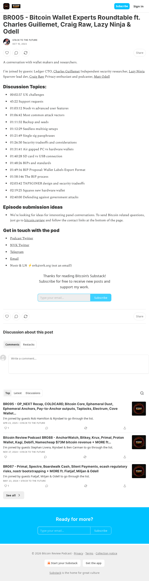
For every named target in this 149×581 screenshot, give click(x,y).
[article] (74, 416)
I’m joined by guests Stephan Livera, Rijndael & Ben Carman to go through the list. (58, 447)
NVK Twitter (19, 245)
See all (11, 495)
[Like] (7, 53)
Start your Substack (64, 563)
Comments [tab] (12, 344)
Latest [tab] (18, 393)
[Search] (142, 393)
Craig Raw (36, 76)
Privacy (78, 553)
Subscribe (122, 6)
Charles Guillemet (66, 71)
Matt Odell (102, 76)
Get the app (93, 563)
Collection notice (106, 553)
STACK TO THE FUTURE (24, 40)
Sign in (138, 6)
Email (14, 258)
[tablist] (20, 344)
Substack (55, 573)
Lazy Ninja (137, 71)
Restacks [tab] (28, 344)
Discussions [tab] (33, 393)
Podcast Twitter (21, 238)
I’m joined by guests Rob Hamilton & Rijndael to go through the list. (48, 418)
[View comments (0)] (16, 53)
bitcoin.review (34, 220)
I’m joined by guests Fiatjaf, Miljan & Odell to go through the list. (46, 476)
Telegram (17, 251)
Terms (89, 553)
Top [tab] (7, 393)
